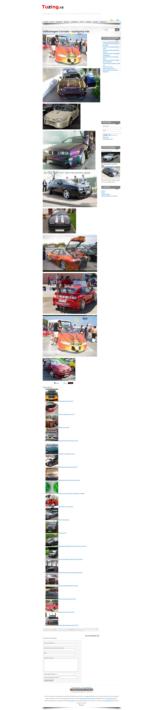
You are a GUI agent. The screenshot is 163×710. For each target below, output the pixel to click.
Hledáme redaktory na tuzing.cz (109, 196)
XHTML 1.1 (83, 689)
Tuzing (70, 629)
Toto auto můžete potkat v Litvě (66, 414)
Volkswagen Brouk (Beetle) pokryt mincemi (69, 480)
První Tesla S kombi (107, 66)
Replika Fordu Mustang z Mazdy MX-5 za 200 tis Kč (111, 60)
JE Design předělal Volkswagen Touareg (68, 585)
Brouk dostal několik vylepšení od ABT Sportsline (70, 559)
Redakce (103, 191)
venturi (54, 629)
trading (66, 698)
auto (47, 698)
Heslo (104, 130)
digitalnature (88, 687)
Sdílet (57, 383)
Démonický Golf (62, 533)
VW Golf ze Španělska (63, 520)
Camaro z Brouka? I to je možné (66, 612)
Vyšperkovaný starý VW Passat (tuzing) (68, 440)
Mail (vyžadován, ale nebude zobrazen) (54, 648)
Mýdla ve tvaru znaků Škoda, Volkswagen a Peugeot (71, 493)
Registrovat (106, 137)
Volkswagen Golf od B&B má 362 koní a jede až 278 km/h (72, 546)
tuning (87, 696)
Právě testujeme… (105, 194)
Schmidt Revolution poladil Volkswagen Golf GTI (70, 572)
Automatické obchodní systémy (87, 698)
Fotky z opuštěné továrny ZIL (91, 28)
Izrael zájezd (71, 700)
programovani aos (110, 698)
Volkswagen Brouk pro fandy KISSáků (67, 467)
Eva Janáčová (108, 700)
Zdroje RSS (75, 689)
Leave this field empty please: (51, 677)
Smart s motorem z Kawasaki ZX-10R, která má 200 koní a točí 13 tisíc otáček (111, 43)
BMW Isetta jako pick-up (109, 68)
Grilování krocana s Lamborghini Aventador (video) (55, 28)
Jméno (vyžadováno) (49, 643)
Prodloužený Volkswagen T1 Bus (66, 454)
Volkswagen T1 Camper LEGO (65, 506)
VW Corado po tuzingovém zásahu (67, 599)
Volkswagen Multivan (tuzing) (65, 401)
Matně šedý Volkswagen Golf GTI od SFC (68, 625)
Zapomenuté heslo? (108, 139)
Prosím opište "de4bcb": (50, 674)
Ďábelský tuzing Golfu (63, 427)
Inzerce (103, 192)
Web (45, 653)
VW (73, 629)
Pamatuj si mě (113, 135)
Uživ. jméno (106, 126)
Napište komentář (48, 658)
